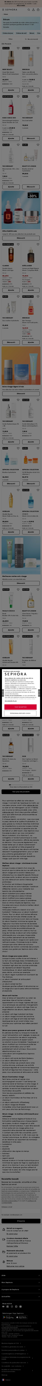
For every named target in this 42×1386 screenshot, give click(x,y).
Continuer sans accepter (11, 671)
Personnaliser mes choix (20, 713)
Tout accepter (20, 707)
